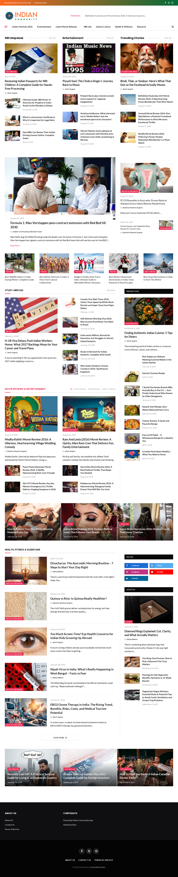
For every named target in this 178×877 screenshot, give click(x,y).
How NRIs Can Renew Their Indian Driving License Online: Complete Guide (39, 135)
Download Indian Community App (17, 3)
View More (111, 290)
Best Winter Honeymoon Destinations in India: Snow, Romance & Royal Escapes (121, 280)
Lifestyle (68, 524)
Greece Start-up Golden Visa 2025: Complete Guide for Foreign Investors (87, 775)
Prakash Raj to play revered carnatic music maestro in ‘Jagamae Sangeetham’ (97, 99)
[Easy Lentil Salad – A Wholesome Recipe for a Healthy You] (132, 438)
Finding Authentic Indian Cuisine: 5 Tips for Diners (148, 334)
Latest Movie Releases (66, 26)
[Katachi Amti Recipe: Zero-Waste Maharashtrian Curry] (132, 410)
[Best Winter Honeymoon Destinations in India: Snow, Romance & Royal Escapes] (124, 263)
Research (141, 26)
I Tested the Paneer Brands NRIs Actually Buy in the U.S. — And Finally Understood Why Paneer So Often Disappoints (157, 391)
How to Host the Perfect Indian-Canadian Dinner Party (145, 775)
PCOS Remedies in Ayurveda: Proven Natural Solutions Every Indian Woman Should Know (143, 202)
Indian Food (132, 291)
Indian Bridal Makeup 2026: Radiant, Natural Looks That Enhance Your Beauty (88, 530)
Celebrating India (129, 72)
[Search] (172, 27)
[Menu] (6, 26)
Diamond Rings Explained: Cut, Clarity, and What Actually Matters (147, 633)
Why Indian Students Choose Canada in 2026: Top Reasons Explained (94, 369)
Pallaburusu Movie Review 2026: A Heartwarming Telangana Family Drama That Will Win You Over (96, 486)
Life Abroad (11, 72)
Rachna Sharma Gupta (132, 207)
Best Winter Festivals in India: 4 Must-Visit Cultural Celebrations (54, 280)
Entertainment (44, 26)
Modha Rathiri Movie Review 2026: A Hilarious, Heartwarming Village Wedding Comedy (30, 443)
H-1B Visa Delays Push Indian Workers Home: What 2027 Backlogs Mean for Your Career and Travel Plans (31, 344)
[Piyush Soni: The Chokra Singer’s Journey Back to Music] (89, 58)
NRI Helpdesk (14, 38)
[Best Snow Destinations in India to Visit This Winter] (158, 263)
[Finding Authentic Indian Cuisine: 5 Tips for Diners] (148, 311)
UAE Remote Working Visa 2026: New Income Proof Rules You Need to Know (96, 321)
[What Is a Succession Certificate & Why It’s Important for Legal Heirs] (12, 120)
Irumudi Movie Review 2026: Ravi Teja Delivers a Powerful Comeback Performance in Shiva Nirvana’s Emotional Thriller (154, 118)
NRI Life (88, 26)
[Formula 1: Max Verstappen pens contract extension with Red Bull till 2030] (60, 188)
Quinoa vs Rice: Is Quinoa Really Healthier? (78, 598)
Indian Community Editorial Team (27, 231)
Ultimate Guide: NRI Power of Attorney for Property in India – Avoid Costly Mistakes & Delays (38, 102)
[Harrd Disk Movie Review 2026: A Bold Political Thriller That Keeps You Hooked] (70, 470)
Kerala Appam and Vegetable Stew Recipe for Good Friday (135, 227)
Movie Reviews (94, 389)
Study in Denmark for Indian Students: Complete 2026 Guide (95, 353)
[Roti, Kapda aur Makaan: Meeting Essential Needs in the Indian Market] (132, 360)
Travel (9, 272)
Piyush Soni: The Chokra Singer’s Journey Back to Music (88, 82)
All (71, 389)
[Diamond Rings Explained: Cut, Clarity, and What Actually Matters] (148, 609)
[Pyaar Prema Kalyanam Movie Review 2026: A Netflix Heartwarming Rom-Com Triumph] (12, 470)
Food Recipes (166, 228)
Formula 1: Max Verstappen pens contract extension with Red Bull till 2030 (58, 225)
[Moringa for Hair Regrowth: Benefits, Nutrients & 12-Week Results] (132, 678)
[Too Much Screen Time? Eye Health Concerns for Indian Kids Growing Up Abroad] (26, 642)
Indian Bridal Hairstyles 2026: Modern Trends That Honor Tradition (145, 530)
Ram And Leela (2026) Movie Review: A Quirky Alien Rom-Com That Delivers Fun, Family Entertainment (88, 443)
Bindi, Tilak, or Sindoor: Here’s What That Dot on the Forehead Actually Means (145, 82)
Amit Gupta (12, 93)
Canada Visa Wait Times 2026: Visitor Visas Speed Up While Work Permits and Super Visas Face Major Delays (97, 303)
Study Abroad (14, 290)
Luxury (129, 622)
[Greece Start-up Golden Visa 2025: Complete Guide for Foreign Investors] (89, 767)
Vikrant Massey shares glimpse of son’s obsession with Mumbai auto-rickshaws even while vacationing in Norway (97, 135)
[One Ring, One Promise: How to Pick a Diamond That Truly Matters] (132, 662)
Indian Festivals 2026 (22, 26)
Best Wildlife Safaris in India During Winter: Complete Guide (19, 278)
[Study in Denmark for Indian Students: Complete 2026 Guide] (70, 355)
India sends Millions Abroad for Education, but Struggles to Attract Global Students (96, 338)
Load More (58, 738)
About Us (9, 820)
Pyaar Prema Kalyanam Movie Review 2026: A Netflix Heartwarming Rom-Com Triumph (39, 470)
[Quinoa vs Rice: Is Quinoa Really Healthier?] (26, 606)
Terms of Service (12, 829)
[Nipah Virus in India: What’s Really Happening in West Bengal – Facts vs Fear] (26, 677)
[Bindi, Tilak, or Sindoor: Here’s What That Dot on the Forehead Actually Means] (146, 58)
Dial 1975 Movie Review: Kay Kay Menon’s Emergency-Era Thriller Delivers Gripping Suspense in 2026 (39, 486)
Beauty (11, 524)
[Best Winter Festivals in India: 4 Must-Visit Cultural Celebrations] (54, 263)
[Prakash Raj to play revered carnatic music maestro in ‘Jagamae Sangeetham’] (70, 99)
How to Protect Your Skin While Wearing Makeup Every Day (30, 530)
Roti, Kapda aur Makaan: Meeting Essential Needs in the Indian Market (156, 359)
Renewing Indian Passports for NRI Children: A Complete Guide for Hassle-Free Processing (29, 84)
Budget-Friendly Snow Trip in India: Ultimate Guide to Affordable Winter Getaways (87, 280)
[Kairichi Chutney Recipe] (132, 376)
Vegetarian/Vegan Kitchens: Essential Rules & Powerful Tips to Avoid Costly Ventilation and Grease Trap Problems (157, 696)
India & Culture (103, 26)
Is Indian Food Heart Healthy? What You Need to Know (156, 453)
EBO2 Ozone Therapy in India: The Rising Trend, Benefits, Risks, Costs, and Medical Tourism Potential (81, 708)
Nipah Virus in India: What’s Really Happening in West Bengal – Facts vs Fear (82, 671)
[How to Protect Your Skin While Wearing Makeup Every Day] (33, 522)
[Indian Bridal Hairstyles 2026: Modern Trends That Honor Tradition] (145, 522)
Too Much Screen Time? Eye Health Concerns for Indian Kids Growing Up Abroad (81, 636)
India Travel (150, 272)
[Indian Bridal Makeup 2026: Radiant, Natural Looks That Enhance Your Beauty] (89, 522)
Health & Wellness (124, 26)
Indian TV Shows (108, 389)
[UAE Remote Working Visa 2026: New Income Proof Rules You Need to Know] (70, 322)
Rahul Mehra (58, 571)
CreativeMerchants (97, 867)
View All (52, 38)
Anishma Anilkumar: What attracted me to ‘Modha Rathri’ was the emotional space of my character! (97, 116)
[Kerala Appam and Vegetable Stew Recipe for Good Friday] (166, 225)
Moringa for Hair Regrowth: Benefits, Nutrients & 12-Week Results (156, 678)
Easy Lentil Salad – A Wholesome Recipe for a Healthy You (157, 438)
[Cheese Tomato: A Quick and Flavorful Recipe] (132, 424)
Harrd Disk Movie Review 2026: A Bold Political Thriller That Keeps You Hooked (96, 470)
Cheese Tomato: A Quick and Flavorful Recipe (155, 422)
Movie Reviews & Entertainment (25, 389)
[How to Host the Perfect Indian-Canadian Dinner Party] (145, 767)
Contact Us (9, 825)
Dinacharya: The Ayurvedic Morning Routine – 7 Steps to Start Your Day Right (81, 565)
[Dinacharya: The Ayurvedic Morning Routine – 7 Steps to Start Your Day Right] (26, 571)
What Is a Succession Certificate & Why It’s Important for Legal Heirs (39, 118)
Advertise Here (40, 3)
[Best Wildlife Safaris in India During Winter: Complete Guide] (19, 263)
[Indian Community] (21, 15)
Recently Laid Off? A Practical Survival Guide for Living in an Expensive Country (32, 775)
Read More (15, 245)
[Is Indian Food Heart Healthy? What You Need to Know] (132, 455)
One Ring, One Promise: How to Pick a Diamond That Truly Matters (157, 661)
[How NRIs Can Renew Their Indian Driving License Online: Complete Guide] (12, 136)
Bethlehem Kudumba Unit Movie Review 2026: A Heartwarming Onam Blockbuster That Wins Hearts (116, 16)
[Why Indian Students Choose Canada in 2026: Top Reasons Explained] (70, 369)
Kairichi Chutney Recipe (153, 373)
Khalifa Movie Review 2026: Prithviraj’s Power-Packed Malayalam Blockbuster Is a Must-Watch (154, 138)
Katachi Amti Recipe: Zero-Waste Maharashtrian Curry (155, 408)
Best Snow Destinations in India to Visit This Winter (158, 278)
